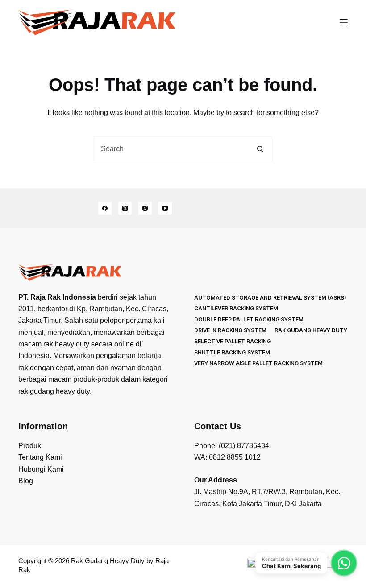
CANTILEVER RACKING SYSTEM (236, 308)
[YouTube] (165, 208)
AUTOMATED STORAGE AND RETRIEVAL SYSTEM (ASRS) (270, 297)
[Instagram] (145, 208)
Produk (29, 445)
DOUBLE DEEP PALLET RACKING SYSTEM (249, 319)
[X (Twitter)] (125, 208)
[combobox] (171, 148)
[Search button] (260, 149)
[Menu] (344, 22)
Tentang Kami (40, 457)
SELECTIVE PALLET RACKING (232, 341)
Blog (25, 481)
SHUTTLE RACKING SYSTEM (232, 352)
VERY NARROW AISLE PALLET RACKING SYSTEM (258, 363)
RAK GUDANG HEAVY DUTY (310, 330)
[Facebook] (105, 208)
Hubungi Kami (41, 469)
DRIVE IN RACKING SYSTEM (230, 330)
